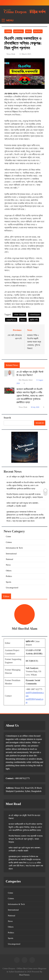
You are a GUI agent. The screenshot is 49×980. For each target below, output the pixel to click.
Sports (8, 582)
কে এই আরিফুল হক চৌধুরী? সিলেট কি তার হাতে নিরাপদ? (25, 477)
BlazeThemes (24, 975)
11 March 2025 (25, 54)
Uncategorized (12, 587)
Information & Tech (14, 548)
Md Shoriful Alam (24, 628)
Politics (38, 31)
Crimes (9, 542)
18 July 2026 (35, 407)
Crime (8, 31)
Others (8, 570)
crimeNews (11, 320)
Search (7, 417)
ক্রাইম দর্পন (34, 320)
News (28, 31)
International (11, 554)
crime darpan (19, 314)
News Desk (11, 54)
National (18, 31)
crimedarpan (34, 314)
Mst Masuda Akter (26, 380)
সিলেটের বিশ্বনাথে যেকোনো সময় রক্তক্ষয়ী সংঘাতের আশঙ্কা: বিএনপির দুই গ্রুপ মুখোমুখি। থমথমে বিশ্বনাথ (25, 839)
